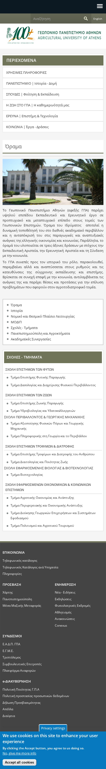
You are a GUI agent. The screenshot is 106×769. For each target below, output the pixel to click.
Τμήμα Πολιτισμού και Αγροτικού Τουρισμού (42, 525)
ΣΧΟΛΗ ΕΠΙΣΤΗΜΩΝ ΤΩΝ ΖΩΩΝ (28, 395)
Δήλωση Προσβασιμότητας (22, 702)
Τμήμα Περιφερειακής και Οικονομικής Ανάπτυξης (47, 505)
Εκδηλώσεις (63, 599)
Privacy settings (53, 728)
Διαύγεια (9, 716)
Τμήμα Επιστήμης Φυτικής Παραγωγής (38, 377)
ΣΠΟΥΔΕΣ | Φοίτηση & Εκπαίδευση (32, 94)
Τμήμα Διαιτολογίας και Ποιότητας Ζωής (39, 462)
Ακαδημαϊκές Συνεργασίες (31, 339)
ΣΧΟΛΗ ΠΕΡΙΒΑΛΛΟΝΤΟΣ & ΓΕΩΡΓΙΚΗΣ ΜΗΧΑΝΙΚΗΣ (44, 417)
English (97, 18)
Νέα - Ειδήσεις (65, 592)
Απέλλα (8, 709)
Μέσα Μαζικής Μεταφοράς (22, 605)
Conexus (61, 625)
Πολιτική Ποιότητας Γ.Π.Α (21, 689)
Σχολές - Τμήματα (24, 327)
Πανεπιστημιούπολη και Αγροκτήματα (40, 333)
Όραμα (16, 305)
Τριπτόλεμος (12, 657)
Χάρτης (8, 592)
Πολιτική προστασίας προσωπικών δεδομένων (36, 696)
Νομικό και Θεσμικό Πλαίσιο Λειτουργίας (43, 316)
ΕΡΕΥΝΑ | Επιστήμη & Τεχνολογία (32, 116)
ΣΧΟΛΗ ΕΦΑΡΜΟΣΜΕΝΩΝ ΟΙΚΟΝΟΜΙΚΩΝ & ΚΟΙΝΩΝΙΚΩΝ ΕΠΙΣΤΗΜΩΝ (48, 487)
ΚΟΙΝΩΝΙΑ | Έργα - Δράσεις (27, 126)
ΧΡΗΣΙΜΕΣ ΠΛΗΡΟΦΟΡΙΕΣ (26, 72)
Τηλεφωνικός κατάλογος (20, 560)
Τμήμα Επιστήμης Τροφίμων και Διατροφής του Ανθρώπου (52, 454)
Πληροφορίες (12, 574)
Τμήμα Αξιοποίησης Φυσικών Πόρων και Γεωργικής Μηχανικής (47, 426)
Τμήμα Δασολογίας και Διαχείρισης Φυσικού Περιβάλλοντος (53, 385)
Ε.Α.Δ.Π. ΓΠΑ (11, 644)
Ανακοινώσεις (65, 619)
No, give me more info (19, 753)
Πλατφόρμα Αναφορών (19, 670)
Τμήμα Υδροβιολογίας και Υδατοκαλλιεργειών (43, 410)
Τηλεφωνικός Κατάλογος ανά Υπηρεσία (30, 567)
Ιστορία (17, 310)
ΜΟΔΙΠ (16, 322)
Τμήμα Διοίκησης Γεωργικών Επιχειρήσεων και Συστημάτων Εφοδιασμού (53, 515)
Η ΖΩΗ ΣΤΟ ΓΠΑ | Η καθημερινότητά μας (37, 105)
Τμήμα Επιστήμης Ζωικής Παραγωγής (37, 403)
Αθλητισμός (63, 612)
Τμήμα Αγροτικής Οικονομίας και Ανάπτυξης (42, 497)
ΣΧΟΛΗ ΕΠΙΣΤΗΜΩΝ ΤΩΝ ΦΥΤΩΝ (29, 369)
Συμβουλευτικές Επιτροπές (22, 664)
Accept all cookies (19, 762)
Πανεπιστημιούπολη (17, 599)
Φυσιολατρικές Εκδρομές (73, 605)
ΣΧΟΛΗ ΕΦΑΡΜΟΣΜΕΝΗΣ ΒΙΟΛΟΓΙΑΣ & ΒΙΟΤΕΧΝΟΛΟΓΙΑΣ (48, 468)
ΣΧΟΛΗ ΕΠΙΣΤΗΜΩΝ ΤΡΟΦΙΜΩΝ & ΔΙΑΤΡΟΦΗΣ (39, 446)
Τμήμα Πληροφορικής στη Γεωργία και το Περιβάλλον (49, 436)
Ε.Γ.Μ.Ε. (8, 651)
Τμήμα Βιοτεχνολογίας (27, 474)
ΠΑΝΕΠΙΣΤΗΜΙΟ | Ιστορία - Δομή (31, 83)
